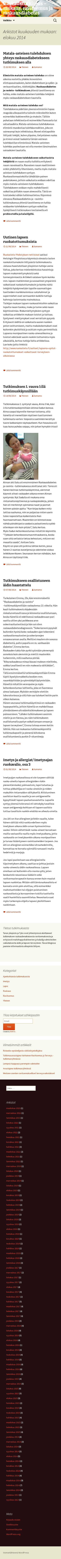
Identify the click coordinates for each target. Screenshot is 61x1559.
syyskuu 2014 (12, 1451)
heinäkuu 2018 (12, 1233)
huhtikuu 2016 (12, 1359)
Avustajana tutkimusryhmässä (17, 1068)
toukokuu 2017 (13, 1296)
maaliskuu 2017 (13, 1306)
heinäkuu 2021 (12, 1137)
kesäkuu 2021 (12, 1142)
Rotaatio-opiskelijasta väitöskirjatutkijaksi (23, 1050)
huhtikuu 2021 (12, 1146)
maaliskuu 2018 (13, 1253)
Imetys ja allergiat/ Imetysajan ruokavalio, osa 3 (28, 762)
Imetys (6, 981)
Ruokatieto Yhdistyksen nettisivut (21, 254)
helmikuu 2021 (12, 1156)
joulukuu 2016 (12, 1320)
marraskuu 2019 (13, 1180)
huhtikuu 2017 (12, 1301)
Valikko (7, 20)
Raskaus (7, 991)
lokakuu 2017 (12, 1277)
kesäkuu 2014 (12, 1466)
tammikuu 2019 (13, 1209)
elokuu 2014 (11, 1456)
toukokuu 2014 (13, 1470)
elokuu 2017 (11, 1287)
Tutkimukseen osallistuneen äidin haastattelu (26, 583)
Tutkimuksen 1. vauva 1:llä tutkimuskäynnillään (24, 389)
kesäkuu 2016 (12, 1349)
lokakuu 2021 (12, 1122)
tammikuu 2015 (13, 1432)
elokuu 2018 (11, 1229)
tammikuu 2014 (13, 1490)
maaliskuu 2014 (13, 1480)
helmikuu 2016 (12, 1369)
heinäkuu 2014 (12, 1461)
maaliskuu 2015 (13, 1422)
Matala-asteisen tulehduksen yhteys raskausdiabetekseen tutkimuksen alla (27, 57)
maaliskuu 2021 (13, 1151)
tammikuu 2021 (13, 1161)
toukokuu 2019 (13, 1200)
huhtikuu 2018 (12, 1248)
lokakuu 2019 (12, 1185)
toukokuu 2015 (13, 1412)
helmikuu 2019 (12, 1204)
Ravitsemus (8, 995)
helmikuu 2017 (12, 1311)
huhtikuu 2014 (12, 1475)
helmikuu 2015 (12, 1427)
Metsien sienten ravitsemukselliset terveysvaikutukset (29, 1073)
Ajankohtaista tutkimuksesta (16, 976)
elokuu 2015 (11, 1398)
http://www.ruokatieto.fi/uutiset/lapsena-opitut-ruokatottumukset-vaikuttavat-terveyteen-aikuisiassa (29, 352)
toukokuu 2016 (13, 1354)
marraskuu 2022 (13, 1113)
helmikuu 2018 (12, 1258)
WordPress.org (13, 1534)
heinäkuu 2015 (12, 1403)
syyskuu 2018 (12, 1224)
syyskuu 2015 (12, 1393)
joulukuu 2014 (12, 1437)
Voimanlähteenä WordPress (16, 1552)
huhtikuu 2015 (12, 1417)
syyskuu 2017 (12, 1282)
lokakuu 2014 (12, 1446)
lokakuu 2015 (12, 1388)
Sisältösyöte (12, 1524)
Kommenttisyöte (14, 1529)
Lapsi (5, 986)
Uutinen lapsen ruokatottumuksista (20, 239)
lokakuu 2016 (12, 1330)
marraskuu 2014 (13, 1441)
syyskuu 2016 (12, 1335)
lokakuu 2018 (12, 1219)
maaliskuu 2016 (13, 1364)
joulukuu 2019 (12, 1175)
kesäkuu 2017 (12, 1291)
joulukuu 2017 (12, 1267)
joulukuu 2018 (12, 1214)
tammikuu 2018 (13, 1262)
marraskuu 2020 (13, 1166)
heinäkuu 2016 (12, 1345)
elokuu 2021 (11, 1132)
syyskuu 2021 (12, 1127)
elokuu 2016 (11, 1340)
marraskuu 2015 (13, 1383)
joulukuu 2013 (12, 1495)
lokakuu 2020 (12, 1171)
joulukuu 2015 (12, 1378)
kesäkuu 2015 (12, 1407)
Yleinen (25, 67)
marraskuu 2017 (13, 1272)
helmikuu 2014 (12, 1485)
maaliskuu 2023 (13, 1108)
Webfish (12, 1032)
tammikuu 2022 (13, 1117)
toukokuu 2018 (13, 1243)
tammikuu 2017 (13, 1316)
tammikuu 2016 (13, 1374)
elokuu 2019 (11, 1190)
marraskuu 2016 (13, 1325)
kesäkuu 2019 (12, 1195)
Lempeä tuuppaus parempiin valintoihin (21, 1063)
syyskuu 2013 (12, 1499)
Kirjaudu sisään (13, 1519)
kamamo (38, 67)
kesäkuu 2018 (12, 1238)
